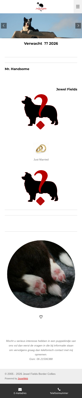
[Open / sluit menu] (78, 6)
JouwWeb (23, 378)
